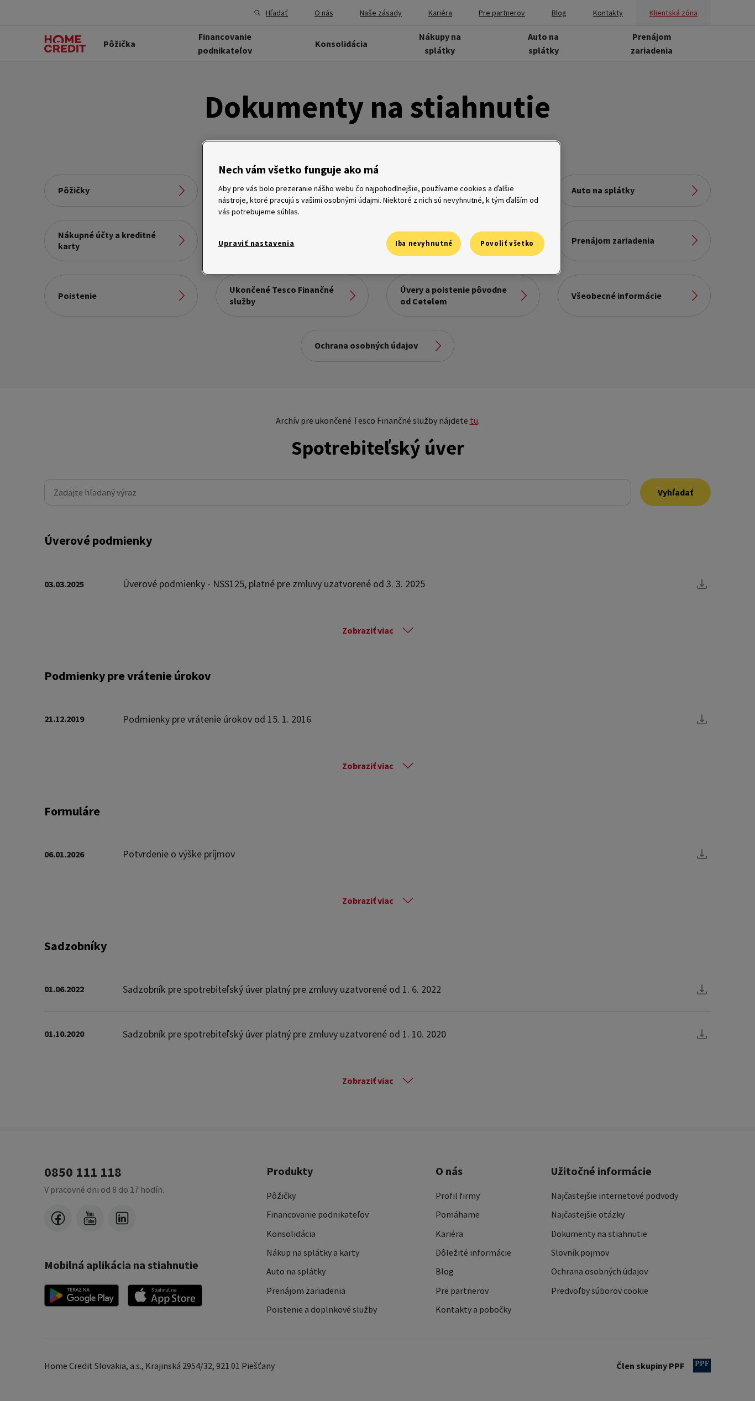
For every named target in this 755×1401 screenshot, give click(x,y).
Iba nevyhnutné (424, 243)
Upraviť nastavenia (256, 243)
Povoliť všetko (507, 243)
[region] (381, 207)
